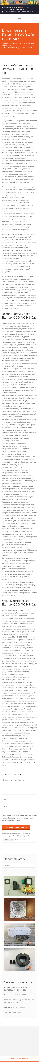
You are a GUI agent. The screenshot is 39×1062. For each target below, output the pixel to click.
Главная (5, 43)
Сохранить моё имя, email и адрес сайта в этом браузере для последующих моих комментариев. (19, 818)
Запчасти (20, 1012)
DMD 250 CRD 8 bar (22, 995)
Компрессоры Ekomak (19, 1058)
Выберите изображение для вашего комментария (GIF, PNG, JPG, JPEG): (16, 834)
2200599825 (20, 1007)
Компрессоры (16, 43)
